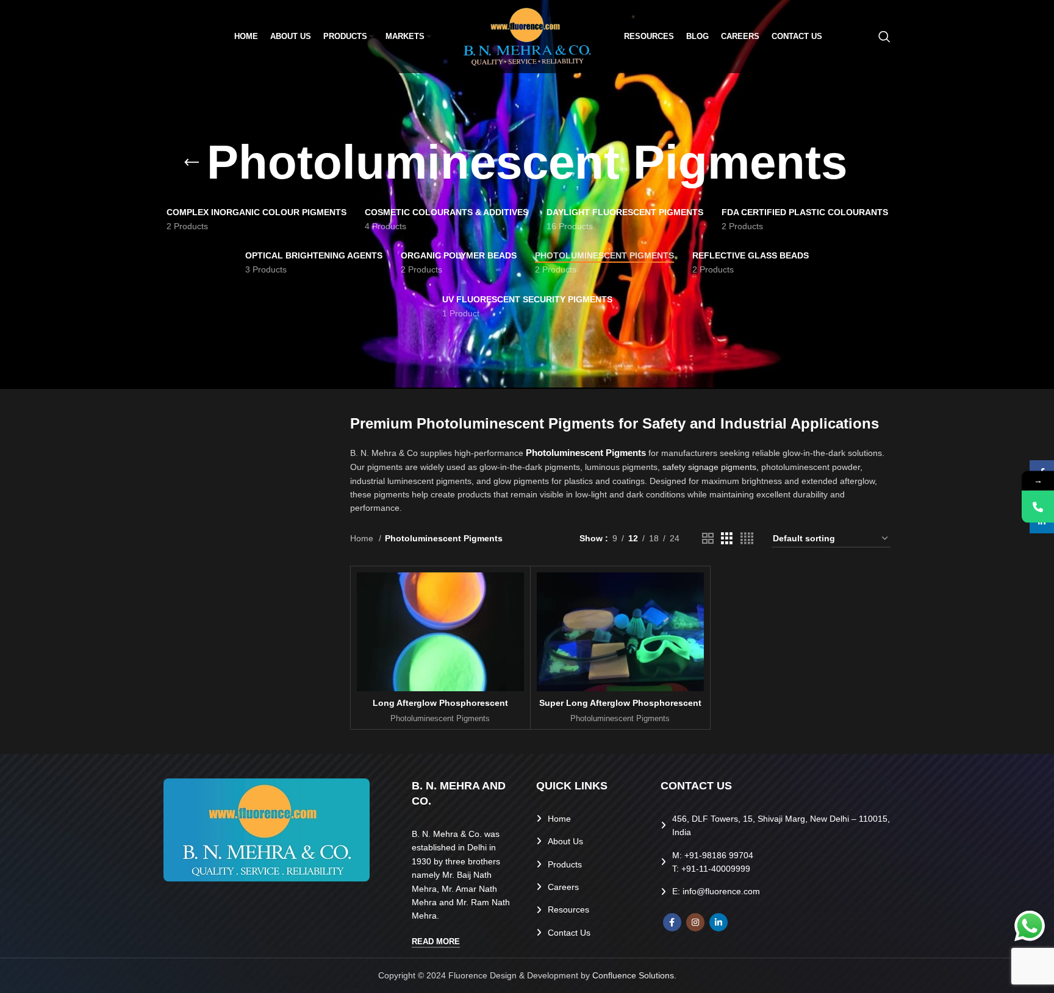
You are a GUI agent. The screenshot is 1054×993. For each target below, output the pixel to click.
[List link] (589, 818)
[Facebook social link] (672, 922)
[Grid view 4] (746, 538)
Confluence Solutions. (634, 975)
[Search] (884, 36)
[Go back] (191, 163)
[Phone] (1038, 506)
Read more (436, 941)
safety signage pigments (709, 467)
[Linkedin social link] (718, 922)
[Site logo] (527, 36)
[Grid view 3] (727, 538)
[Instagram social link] (695, 922)
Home (363, 538)
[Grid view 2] (708, 538)
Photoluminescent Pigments (440, 718)
